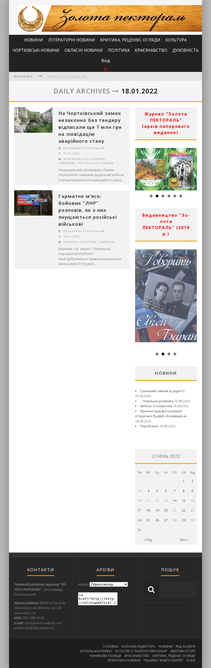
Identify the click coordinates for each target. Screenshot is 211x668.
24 (139, 520)
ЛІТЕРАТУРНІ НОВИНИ (71, 40)
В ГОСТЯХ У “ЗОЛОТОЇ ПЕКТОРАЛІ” (141, 651)
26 (157, 520)
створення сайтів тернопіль (167, 605)
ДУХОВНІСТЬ (185, 50)
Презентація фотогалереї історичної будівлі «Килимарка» (161, 414)
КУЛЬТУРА (176, 40)
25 (148, 520)
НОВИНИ (33, 40)
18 (148, 510)
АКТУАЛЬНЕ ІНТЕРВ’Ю (96, 651)
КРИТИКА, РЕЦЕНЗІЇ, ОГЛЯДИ (130, 40)
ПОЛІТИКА (119, 50)
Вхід (105, 60)
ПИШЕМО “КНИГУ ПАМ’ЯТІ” (163, 660)
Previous (139, 168)
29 (184, 520)
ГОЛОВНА (110, 646)
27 (166, 520)
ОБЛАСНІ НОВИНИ (84, 50)
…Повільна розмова (156, 401)
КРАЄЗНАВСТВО (151, 50)
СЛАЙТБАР (66, 163)
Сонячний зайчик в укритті (162, 391)
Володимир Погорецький (84, 148)
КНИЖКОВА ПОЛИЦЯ (105, 656)
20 (166, 510)
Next (193, 168)
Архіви (83, 584)
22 (184, 510)
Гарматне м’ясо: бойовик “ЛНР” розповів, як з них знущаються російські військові (87, 210)
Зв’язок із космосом (67, 77)
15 (184, 500)
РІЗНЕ (191, 660)
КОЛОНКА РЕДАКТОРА (138, 646)
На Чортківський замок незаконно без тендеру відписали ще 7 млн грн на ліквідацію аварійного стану (90, 127)
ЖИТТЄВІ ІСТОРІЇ (183, 651)
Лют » (184, 540)
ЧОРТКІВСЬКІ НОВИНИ (35, 50)
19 (157, 510)
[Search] (105, 68)
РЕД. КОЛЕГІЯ (185, 646)
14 (175, 500)
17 (139, 510)
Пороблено (149, 426)
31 (139, 530)
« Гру (148, 540)
